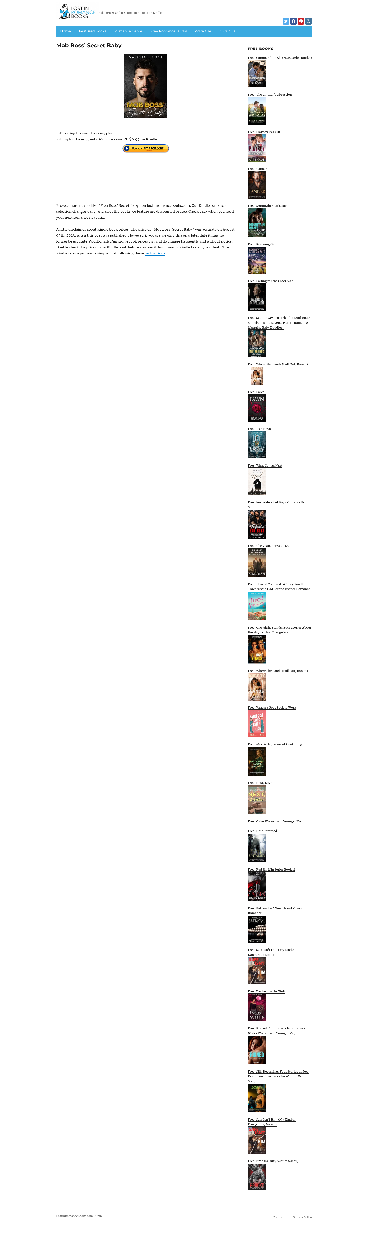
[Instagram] (308, 21)
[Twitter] (286, 21)
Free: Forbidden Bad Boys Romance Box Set (277, 504)
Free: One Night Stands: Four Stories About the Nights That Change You (279, 630)
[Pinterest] (301, 21)
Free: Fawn (256, 392)
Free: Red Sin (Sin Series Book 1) (271, 869)
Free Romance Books (168, 31)
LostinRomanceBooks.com (74, 1216)
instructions (155, 253)
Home (65, 31)
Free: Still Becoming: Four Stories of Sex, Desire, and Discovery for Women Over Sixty (278, 1076)
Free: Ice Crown (259, 429)
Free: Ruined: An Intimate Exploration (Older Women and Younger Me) (276, 1030)
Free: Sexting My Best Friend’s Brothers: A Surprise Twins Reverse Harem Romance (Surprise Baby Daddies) (279, 322)
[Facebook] (293, 21)
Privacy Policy (302, 1217)
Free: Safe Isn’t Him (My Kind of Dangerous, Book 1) (272, 1122)
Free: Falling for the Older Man (270, 281)
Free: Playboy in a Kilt (264, 132)
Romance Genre (128, 31)
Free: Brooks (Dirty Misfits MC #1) (273, 1161)
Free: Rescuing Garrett (264, 244)
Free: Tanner (257, 169)
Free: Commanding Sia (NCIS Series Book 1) (280, 58)
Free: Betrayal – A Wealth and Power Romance (275, 910)
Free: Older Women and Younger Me (274, 821)
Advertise (203, 31)
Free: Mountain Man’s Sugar (269, 206)
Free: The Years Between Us (268, 546)
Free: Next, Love (260, 783)
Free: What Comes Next (265, 465)
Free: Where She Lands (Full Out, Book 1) (278, 364)
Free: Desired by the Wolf (266, 991)
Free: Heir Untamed (262, 831)
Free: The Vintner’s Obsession (270, 95)
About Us (227, 31)
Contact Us (280, 1217)
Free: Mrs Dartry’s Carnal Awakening (275, 744)
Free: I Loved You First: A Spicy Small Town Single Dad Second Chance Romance (279, 586)
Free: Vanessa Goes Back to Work (272, 707)
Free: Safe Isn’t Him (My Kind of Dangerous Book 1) (272, 952)
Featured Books (92, 31)
